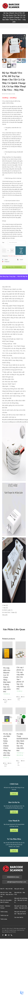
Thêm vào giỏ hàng (21, 251)
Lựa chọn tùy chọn (18, 763)
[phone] (11, 935)
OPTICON (13, 932)
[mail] (8, 935)
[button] (24, 35)
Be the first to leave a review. (8, 93)
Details (10, 699)
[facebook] (3, 935)
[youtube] (5, 935)
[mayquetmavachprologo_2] (11, 3)
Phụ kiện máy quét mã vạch (15, 256)
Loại (3, 242)
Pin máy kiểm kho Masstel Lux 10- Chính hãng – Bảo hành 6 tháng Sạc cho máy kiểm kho (7, 680)
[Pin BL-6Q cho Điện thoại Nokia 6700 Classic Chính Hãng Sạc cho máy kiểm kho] (7, 719)
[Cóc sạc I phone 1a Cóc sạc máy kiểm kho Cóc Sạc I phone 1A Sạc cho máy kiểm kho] (21, 653)
